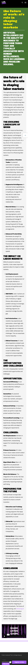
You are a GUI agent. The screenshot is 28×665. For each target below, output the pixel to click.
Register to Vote (19, 662)
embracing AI (20, 609)
